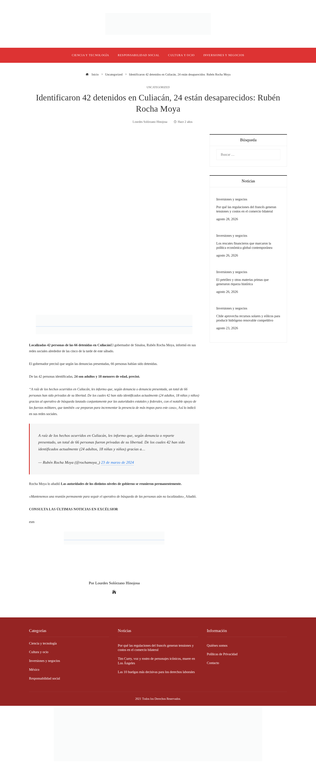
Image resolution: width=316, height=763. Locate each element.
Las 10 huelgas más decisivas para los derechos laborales (156, 672)
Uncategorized (158, 87)
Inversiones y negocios (231, 199)
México (34, 669)
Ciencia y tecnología (43, 643)
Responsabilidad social (44, 678)
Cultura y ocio (38, 652)
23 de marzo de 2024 (117, 462)
